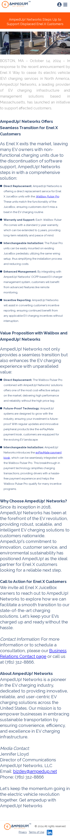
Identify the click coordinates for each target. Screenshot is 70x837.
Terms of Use (36, 832)
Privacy (23, 832)
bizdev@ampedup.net (35, 771)
